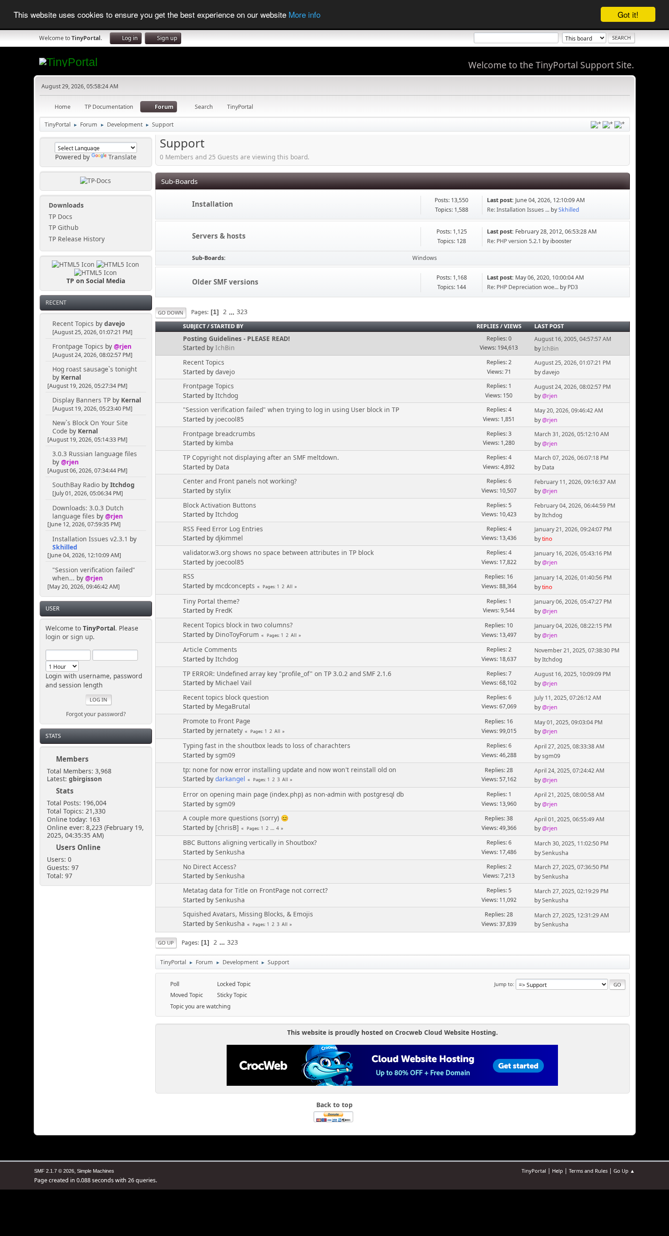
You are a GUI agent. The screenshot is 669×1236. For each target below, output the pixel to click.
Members (72, 758)
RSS (188, 576)
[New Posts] (173, 205)
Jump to (503, 984)
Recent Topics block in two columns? (238, 625)
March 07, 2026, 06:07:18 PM (571, 458)
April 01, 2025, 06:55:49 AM (569, 819)
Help (557, 1170)
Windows (424, 258)
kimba (224, 442)
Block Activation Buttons (219, 505)
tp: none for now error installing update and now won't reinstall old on (289, 769)
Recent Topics (73, 323)
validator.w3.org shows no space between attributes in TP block (278, 552)
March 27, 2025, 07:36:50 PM (571, 867)
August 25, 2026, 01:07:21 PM (572, 362)
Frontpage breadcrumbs (219, 433)
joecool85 (229, 419)
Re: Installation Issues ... (518, 210)
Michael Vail (233, 682)
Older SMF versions (225, 281)
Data (222, 467)
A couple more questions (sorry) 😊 (236, 818)
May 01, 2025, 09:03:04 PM (568, 722)
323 (242, 311)
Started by (227, 326)
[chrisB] (227, 827)
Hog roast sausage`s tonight (94, 369)
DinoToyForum (237, 634)
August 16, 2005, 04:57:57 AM (572, 339)
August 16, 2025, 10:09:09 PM (572, 674)
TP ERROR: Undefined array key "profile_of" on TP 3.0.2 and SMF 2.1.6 (287, 673)
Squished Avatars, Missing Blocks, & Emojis (248, 914)
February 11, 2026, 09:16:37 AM (575, 482)
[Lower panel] (608, 124)
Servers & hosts (219, 235)
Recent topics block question (226, 697)
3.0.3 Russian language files (94, 453)
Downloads (65, 205)
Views (513, 326)
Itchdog (122, 484)
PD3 (573, 287)
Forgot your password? (96, 714)
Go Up (166, 942)
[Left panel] (596, 124)
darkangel (230, 778)
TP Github (62, 227)
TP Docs (59, 216)
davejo (114, 323)
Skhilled (64, 547)
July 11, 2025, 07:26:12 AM (567, 698)
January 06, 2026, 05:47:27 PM (573, 601)
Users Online (78, 847)
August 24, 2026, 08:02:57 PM (572, 387)
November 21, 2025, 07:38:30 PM (576, 650)
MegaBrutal (232, 706)
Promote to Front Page (216, 721)
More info (304, 14)
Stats (53, 736)
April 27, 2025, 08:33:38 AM (569, 746)
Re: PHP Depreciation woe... (522, 287)
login (53, 636)
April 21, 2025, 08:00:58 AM (569, 795)
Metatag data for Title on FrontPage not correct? (255, 890)
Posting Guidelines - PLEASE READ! (236, 338)
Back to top (334, 1104)
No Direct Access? (209, 866)
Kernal (71, 377)
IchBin (225, 347)
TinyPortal (534, 1170)
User (53, 608)
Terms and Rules (588, 1170)
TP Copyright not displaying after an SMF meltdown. (261, 457)
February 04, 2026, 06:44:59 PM (574, 505)
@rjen (123, 346)
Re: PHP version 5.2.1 (514, 241)
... (232, 311)
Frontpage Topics (77, 346)
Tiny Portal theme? (211, 601)
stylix (223, 490)
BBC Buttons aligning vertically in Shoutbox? (250, 842)
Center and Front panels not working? (240, 481)
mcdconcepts (235, 585)
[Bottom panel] (619, 124)
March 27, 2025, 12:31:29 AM (571, 915)
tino (547, 539)
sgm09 (225, 755)
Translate (122, 157)
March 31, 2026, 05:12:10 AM (571, 434)
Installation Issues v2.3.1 (90, 538)
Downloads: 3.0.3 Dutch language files (88, 512)
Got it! (628, 14)
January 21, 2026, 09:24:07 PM (573, 529)
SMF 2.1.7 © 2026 (54, 1171)
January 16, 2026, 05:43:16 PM (573, 553)
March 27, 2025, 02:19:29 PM (571, 891)
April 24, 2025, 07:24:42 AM (569, 770)
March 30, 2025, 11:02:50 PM (571, 843)
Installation (212, 204)
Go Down (170, 312)
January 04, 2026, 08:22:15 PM (573, 626)
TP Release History (76, 238)
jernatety (229, 730)
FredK (224, 610)
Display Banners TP (81, 400)
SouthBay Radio (76, 484)
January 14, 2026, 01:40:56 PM (573, 577)
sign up (82, 636)
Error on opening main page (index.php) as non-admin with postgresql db (293, 794)
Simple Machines (95, 1171)
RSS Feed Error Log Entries (223, 528)
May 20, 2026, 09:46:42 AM (568, 410)
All (290, 586)
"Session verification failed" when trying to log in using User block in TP (291, 409)
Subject (194, 326)
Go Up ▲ (624, 1170)
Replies (487, 326)
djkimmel (229, 538)
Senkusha (230, 852)
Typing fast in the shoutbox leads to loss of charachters (266, 745)
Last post (549, 326)
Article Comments (210, 649)
